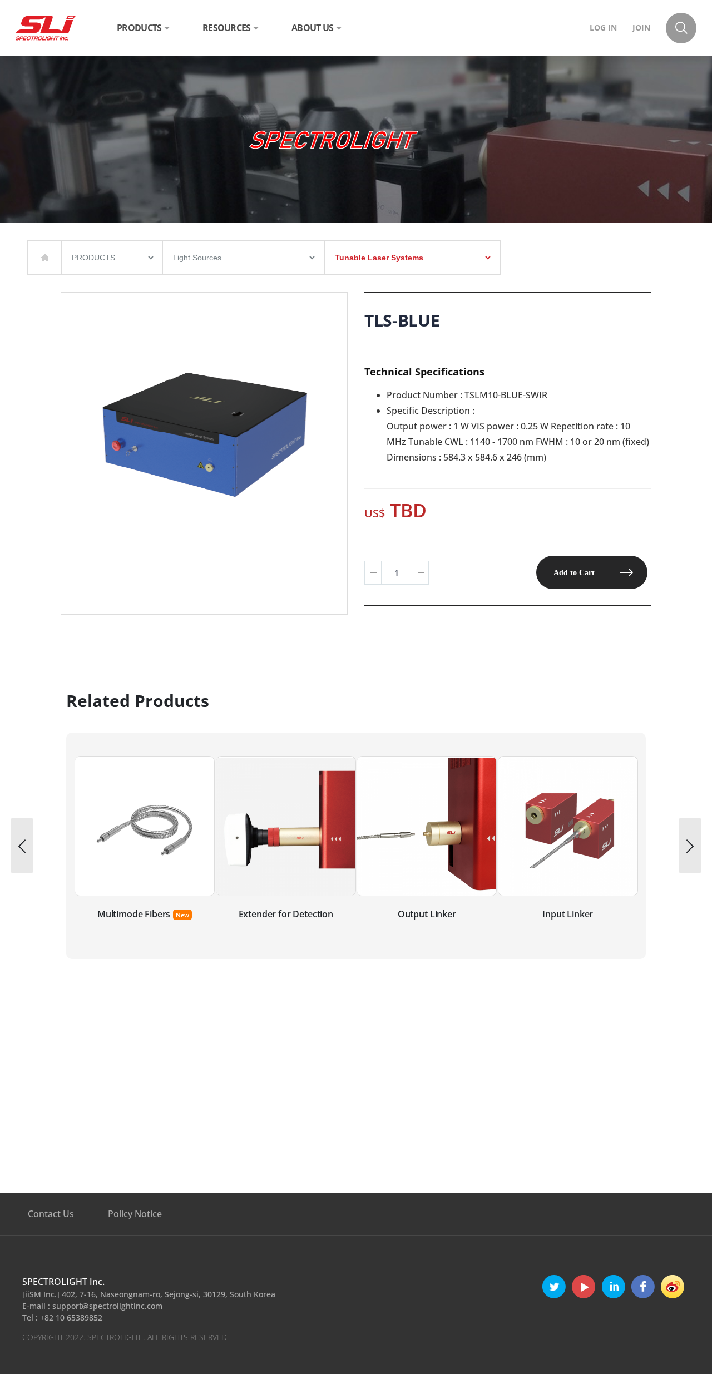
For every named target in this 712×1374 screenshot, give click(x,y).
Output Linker (427, 914)
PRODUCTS (139, 28)
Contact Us (51, 1214)
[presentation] (22, 845)
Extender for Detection (286, 914)
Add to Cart (574, 572)
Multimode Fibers (133, 914)
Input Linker (567, 914)
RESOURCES (226, 28)
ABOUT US (312, 28)
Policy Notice (135, 1214)
